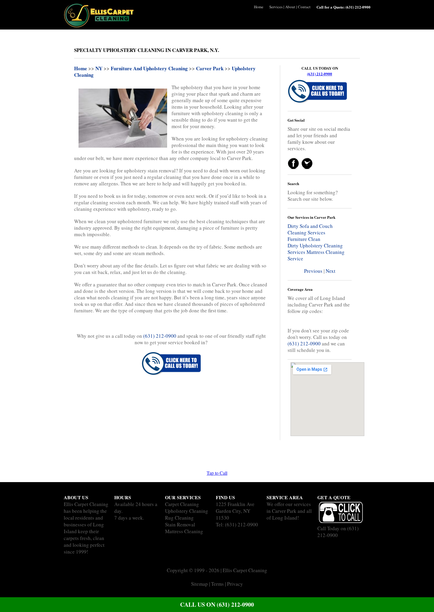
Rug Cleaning (179, 517)
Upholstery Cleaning (186, 510)
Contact (304, 6)
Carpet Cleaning (182, 504)
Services (276, 6)
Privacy (235, 583)
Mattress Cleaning (184, 531)
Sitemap (199, 583)
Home (258, 6)
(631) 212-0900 (319, 73)
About (290, 6)
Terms (217, 583)
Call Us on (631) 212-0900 (217, 604)
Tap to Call (217, 473)
